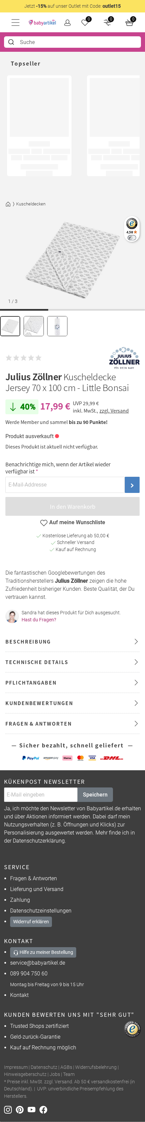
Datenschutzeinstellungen (40, 910)
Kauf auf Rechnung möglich (43, 1047)
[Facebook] (44, 1109)
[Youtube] (33, 1109)
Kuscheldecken (31, 203)
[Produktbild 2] (34, 326)
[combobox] (72, 42)
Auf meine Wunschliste (77, 522)
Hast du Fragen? (39, 619)
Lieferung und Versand (36, 889)
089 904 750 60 (29, 973)
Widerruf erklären (31, 921)
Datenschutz (44, 1067)
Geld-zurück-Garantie (35, 1037)
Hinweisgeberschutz (25, 1074)
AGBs (66, 1067)
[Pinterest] (22, 1109)
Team (69, 1074)
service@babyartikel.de (37, 963)
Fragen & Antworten (33, 878)
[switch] (131, 237)
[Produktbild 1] (10, 326)
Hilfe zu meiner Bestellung (46, 952)
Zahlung (20, 900)
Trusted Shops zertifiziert (39, 1026)
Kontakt (19, 995)
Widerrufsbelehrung (96, 1067)
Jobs (55, 1074)
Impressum (16, 1067)
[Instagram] (10, 1109)
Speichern (95, 794)
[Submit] (12, 42)
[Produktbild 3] (57, 326)
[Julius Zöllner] (124, 358)
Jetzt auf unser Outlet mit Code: (72, 6)
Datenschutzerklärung (39, 841)
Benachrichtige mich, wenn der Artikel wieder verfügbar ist (58, 468)
